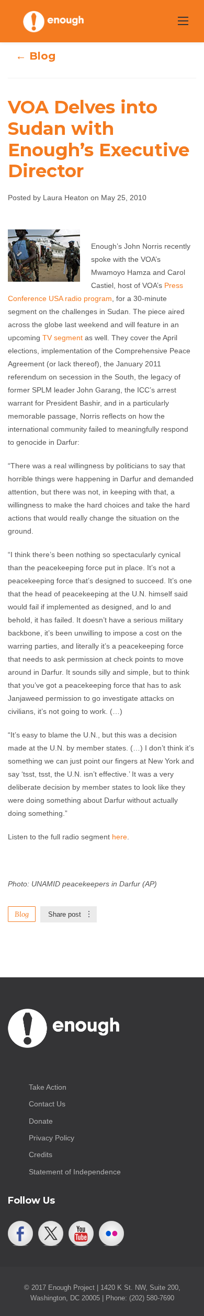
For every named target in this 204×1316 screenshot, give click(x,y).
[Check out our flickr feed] (111, 1233)
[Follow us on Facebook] (20, 1233)
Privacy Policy (51, 1138)
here (119, 837)
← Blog (35, 56)
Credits (40, 1154)
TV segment (62, 337)
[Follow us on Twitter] (50, 1233)
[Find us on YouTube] (81, 1233)
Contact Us (47, 1104)
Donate (41, 1121)
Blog (22, 914)
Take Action (47, 1087)
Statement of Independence (75, 1172)
